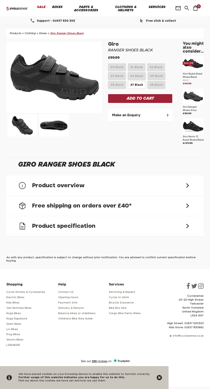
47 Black (137, 86)
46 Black (117, 86)
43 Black (117, 77)
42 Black (156, 68)
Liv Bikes (12, 329)
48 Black (156, 86)
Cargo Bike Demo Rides (125, 313)
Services (157, 7)
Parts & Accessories (86, 8)
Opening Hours (68, 297)
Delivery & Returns (71, 308)
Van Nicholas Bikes (19, 308)
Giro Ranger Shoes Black (67, 33)
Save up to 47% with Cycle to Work (161, 20)
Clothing (30, 33)
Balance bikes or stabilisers (77, 313)
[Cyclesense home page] (17, 8)
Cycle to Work (119, 297)
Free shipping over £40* (56, 20)
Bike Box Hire (118, 308)
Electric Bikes (15, 297)
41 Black (136, 68)
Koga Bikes (13, 313)
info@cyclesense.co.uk (188, 336)
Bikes (57, 7)
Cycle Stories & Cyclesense (25, 292)
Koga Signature (16, 318)
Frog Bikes (13, 334)
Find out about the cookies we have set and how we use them (61, 380)
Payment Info (68, 302)
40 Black (117, 68)
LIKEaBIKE (13, 345)
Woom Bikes (14, 339)
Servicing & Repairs (122, 292)
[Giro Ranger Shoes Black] (54, 77)
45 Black (156, 77)
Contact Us (66, 292)
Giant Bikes (13, 324)
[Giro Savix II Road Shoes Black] (193, 133)
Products (15, 33)
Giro (113, 44)
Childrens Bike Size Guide (75, 318)
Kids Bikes (12, 302)
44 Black (137, 77)
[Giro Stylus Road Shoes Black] (193, 70)
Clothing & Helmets (126, 8)
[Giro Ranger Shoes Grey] (193, 104)
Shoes (43, 33)
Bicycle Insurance (121, 302)
